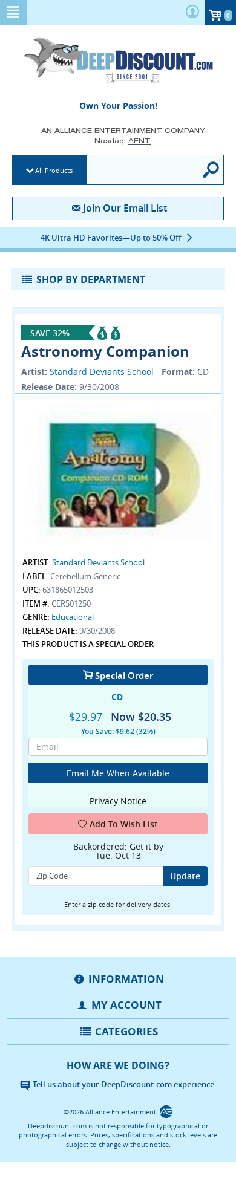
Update (185, 876)
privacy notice (118, 801)
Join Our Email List (124, 208)
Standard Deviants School (102, 371)
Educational (72, 616)
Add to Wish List (124, 824)
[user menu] (192, 12)
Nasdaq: (122, 140)
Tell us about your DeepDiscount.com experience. (124, 1084)
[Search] (211, 170)
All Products (54, 170)
